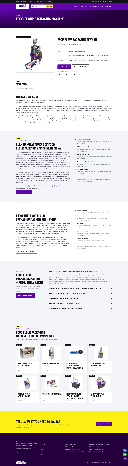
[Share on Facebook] (70, 74)
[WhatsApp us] (125, 454)
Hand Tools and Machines (71, 444)
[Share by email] (74, 74)
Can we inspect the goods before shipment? (64, 298)
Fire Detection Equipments (96, 451)
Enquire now (64, 66)
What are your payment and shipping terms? (64, 303)
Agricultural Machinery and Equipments (99, 444)
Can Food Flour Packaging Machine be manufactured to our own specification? (76, 288)
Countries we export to (26, 251)
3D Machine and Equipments (96, 447)
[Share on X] (63, 74)
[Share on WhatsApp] (59, 74)
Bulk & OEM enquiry (80, 66)
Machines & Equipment (96, 6)
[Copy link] (78, 74)
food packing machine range (57, 186)
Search (49, 6)
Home (76, 6)
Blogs (41, 451)
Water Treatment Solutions (96, 449)
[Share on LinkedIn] (66, 74)
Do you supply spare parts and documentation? (65, 308)
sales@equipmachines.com (98, 1)
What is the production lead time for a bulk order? (67, 293)
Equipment (43, 447)
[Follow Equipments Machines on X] (17, 452)
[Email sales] (125, 458)
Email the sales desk (25, 295)
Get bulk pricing (24, 192)
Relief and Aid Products (71, 447)
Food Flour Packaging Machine (77, 51)
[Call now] (125, 450)
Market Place (43, 449)
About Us (83, 6)
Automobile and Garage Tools (72, 449)
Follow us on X (108, 1)
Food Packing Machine (53, 22)
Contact (108, 6)
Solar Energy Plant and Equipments (98, 442)
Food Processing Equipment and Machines (76, 451)
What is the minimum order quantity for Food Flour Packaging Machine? (73, 271)
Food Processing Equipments (37, 22)
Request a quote (104, 424)
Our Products (24, 22)
